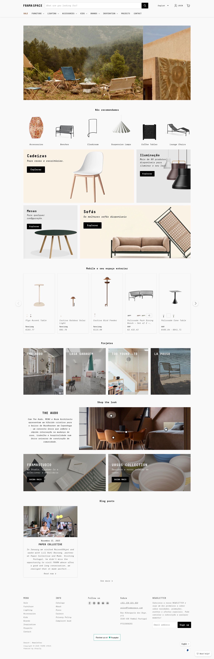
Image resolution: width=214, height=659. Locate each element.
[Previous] (18, 303)
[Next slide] (183, 62)
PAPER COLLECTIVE (50, 544)
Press (58, 610)
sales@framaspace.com (131, 608)
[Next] (196, 303)
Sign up (184, 625)
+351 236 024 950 (129, 603)
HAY (129, 327)
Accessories (69, 13)
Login (180, 6)
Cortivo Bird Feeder (105, 320)
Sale (25, 13)
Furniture (37, 13)
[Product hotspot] (111, 416)
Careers (60, 614)
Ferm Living (30, 327)
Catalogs (60, 603)
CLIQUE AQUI (107, 69)
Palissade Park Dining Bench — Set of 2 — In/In (140, 322)
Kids (83, 13)
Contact (138, 13)
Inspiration (109, 13)
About (58, 606)
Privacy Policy (63, 617)
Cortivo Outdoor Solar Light (72, 321)
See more (105, 581)
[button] (162, 5)
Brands (94, 13)
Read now (49, 573)
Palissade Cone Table (173, 320)
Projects (125, 13)
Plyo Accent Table (36, 320)
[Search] (145, 5)
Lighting (52, 13)
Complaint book (63, 621)
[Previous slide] (30, 62)
